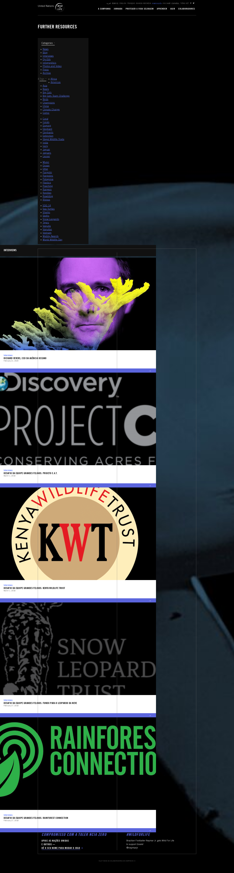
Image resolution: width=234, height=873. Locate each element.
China (46, 106)
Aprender (162, 9)
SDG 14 (47, 206)
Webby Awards (51, 236)
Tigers (46, 223)
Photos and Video (52, 66)
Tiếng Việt (184, 3)
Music (46, 162)
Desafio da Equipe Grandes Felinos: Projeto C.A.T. (30, 473)
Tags (41, 79)
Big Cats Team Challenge (56, 96)
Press (46, 70)
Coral (45, 119)
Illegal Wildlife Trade (53, 139)
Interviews (48, 56)
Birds (45, 99)
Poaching (48, 186)
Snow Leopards (51, 219)
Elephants (48, 133)
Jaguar (46, 150)
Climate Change (51, 110)
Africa (54, 79)
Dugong (47, 126)
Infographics (49, 63)
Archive (47, 73)
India (45, 143)
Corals (46, 122)
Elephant (47, 129)
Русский (166, 3)
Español (175, 3)
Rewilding (48, 196)
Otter (45, 169)
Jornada (118, 9)
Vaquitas (47, 230)
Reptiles (47, 193)
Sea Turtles (49, 209)
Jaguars (47, 153)
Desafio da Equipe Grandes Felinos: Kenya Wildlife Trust (34, 588)
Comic (46, 113)
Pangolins (48, 176)
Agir (172, 9)
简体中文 (115, 3)
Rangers (47, 190)
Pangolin (47, 173)
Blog (45, 53)
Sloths (46, 216)
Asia (45, 86)
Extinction (48, 136)
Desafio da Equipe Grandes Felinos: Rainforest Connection (36, 818)
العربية (109, 3)
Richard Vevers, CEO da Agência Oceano (25, 358)
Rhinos (46, 200)
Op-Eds (47, 59)
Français (131, 3)
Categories (47, 43)
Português (157, 3)
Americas (56, 82)
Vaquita (47, 226)
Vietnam (47, 233)
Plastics (47, 183)
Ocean (46, 166)
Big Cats (47, 93)
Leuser (46, 156)
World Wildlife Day (52, 240)
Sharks (46, 212)
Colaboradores (186, 9)
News (46, 49)
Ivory (45, 146)
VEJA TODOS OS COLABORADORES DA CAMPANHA (116, 861)
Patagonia (48, 179)
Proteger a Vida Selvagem (140, 9)
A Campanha (104, 9)
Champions (49, 103)
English (123, 3)
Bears (46, 89)
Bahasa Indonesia (143, 3)
